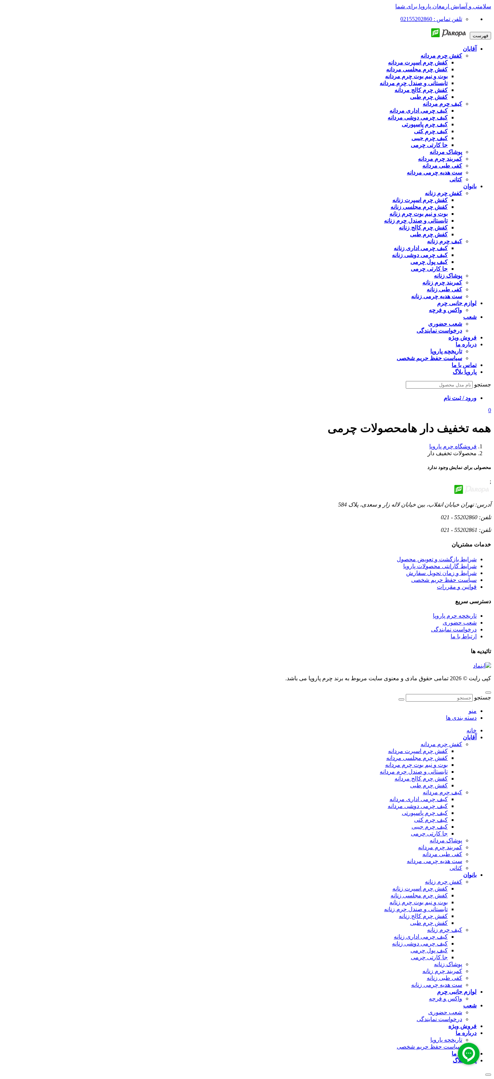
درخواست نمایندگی (454, 629)
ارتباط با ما (464, 636)
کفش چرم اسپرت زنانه (420, 888)
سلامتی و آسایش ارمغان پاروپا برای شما (443, 6)
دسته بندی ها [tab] (461, 718)
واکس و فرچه (445, 998)
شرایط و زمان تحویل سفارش (441, 573)
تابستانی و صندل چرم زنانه (416, 909)
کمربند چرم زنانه (442, 971)
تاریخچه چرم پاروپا (455, 616)
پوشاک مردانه (446, 840)
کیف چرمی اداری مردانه (418, 799)
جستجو (482, 384)
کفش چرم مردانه (441, 744)
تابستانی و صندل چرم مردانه (414, 772)
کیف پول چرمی (429, 950)
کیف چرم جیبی (430, 827)
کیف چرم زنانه (444, 930)
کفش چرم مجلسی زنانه (419, 895)
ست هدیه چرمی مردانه (434, 861)
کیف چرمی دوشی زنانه (420, 943)
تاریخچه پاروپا (446, 1040)
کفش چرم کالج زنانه (423, 916)
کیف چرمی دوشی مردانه (418, 806)
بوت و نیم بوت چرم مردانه (416, 765)
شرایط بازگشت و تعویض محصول (437, 559)
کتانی (456, 868)
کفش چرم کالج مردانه (421, 778)
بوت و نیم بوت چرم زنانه (418, 902)
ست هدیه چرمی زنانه (436, 985)
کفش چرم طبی (429, 785)
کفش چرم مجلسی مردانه (417, 758)
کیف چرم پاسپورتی (425, 813)
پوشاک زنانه (448, 964)
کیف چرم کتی (431, 820)
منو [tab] (473, 711)
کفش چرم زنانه (443, 882)
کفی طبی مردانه (442, 854)
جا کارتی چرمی (429, 833)
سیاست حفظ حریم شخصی (444, 580)
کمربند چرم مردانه (440, 847)
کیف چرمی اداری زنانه (421, 937)
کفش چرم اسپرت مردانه (418, 751)
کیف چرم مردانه (442, 792)
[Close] (488, 1075)
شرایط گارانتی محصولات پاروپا (440, 566)
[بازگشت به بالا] (488, 692)
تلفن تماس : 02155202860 (431, 19)
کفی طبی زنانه (444, 978)
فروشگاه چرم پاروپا (453, 446)
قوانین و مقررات (457, 587)
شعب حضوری (460, 622)
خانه (472, 730)
